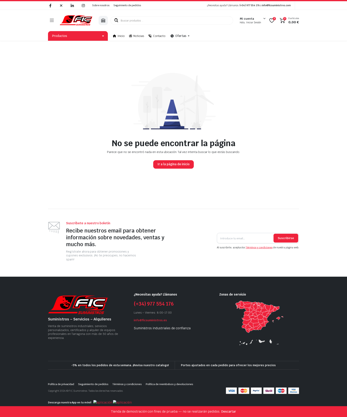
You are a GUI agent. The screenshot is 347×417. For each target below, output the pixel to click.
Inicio (121, 36)
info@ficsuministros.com (276, 5)
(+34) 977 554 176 (250, 5)
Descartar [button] (228, 411)
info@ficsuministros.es (150, 320)
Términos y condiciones (259, 247)
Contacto (159, 36)
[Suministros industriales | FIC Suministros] (76, 20)
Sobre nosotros (100, 5)
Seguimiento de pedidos (127, 5)
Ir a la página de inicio (173, 164)
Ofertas (180, 36)
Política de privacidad (61, 384)
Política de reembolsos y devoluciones (169, 384)
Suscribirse (286, 238)
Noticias (138, 36)
